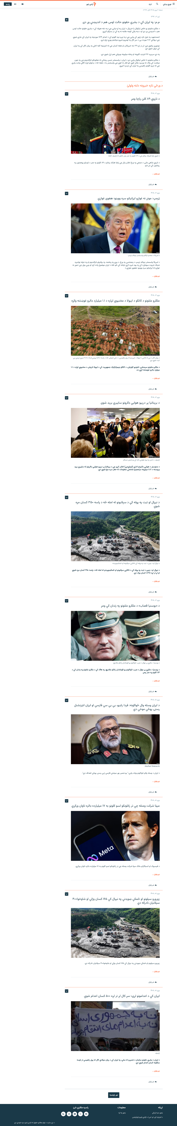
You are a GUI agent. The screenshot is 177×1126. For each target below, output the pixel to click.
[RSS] (63, 1114)
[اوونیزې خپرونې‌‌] (15, 4)
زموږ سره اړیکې (157, 1113)
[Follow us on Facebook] (86, 1114)
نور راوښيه (114, 1095)
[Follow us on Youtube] (74, 1114)
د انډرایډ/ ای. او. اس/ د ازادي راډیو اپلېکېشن (147, 1117)
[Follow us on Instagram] (69, 1114)
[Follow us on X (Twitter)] (80, 1114)
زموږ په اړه (122, 1113)
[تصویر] (22, 4)
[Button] (152, 76)
